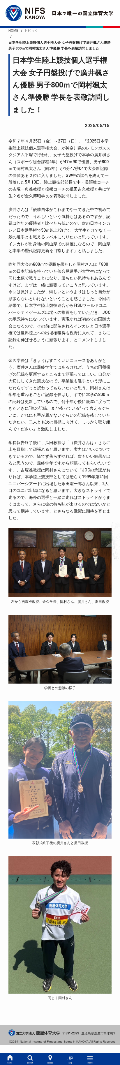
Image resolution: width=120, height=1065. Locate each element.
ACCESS (50, 1059)
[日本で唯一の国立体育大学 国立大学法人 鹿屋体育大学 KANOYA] (60, 13)
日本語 (70, 1059)
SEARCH (30, 1059)
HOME (10, 1059)
